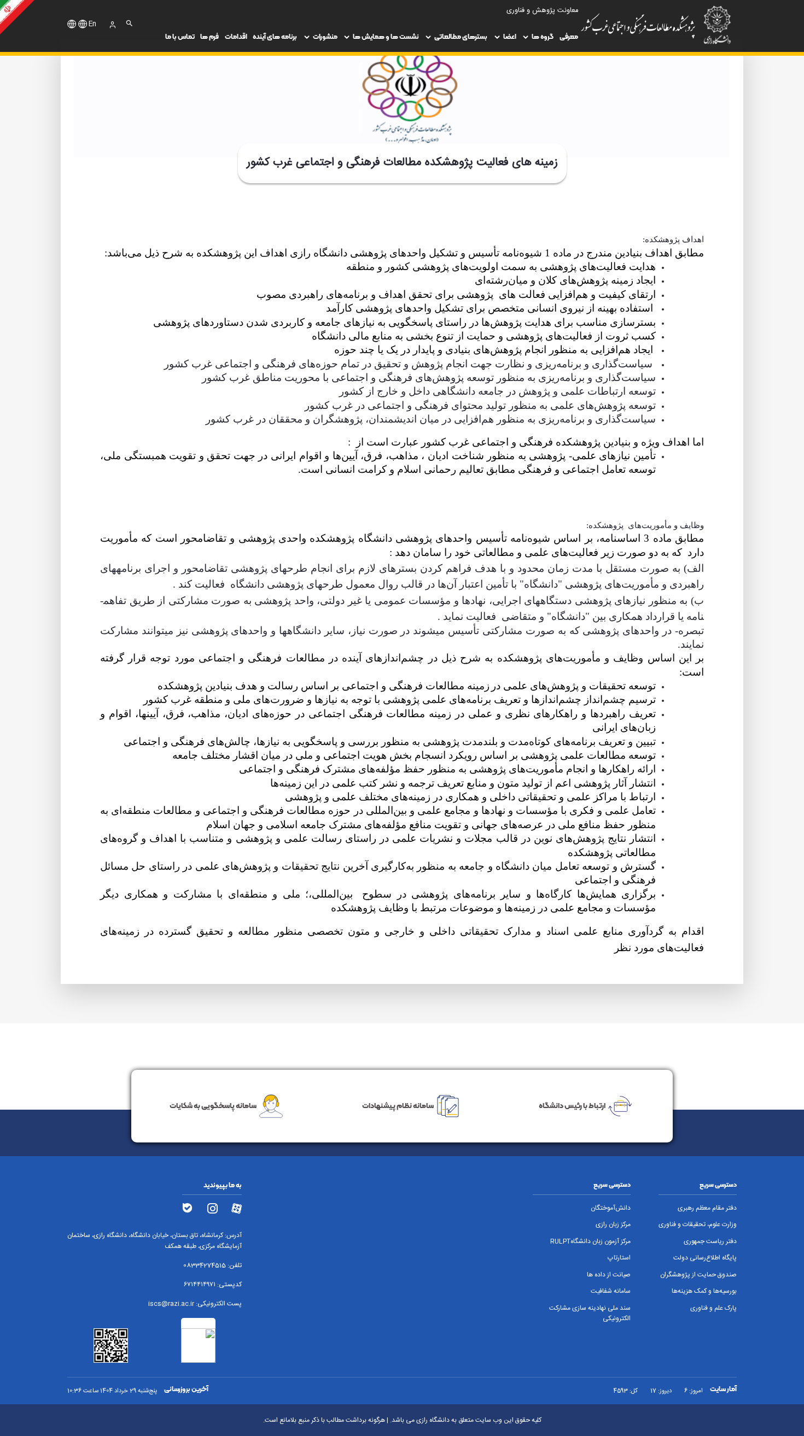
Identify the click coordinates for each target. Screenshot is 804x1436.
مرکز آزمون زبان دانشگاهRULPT (590, 1241)
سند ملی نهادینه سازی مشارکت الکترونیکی (590, 1313)
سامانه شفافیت (611, 1291)
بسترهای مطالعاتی (460, 36)
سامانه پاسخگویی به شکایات (213, 1105)
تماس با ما (180, 36)
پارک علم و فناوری (713, 1308)
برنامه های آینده (275, 36)
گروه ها (543, 36)
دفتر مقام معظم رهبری (707, 1208)
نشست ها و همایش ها (386, 36)
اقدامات (236, 36)
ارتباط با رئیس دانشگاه (572, 1105)
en (92, 24)
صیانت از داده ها (609, 1275)
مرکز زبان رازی (613, 1225)
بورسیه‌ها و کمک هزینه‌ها (704, 1291)
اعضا (509, 36)
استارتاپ (619, 1258)
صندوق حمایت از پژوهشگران (698, 1275)
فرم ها (209, 36)
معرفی (569, 36)
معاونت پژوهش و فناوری (542, 10)
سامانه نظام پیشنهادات (398, 1105)
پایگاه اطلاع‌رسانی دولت (705, 1258)
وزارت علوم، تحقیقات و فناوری (698, 1225)
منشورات (325, 36)
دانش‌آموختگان (611, 1208)
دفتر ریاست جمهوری (710, 1241)
